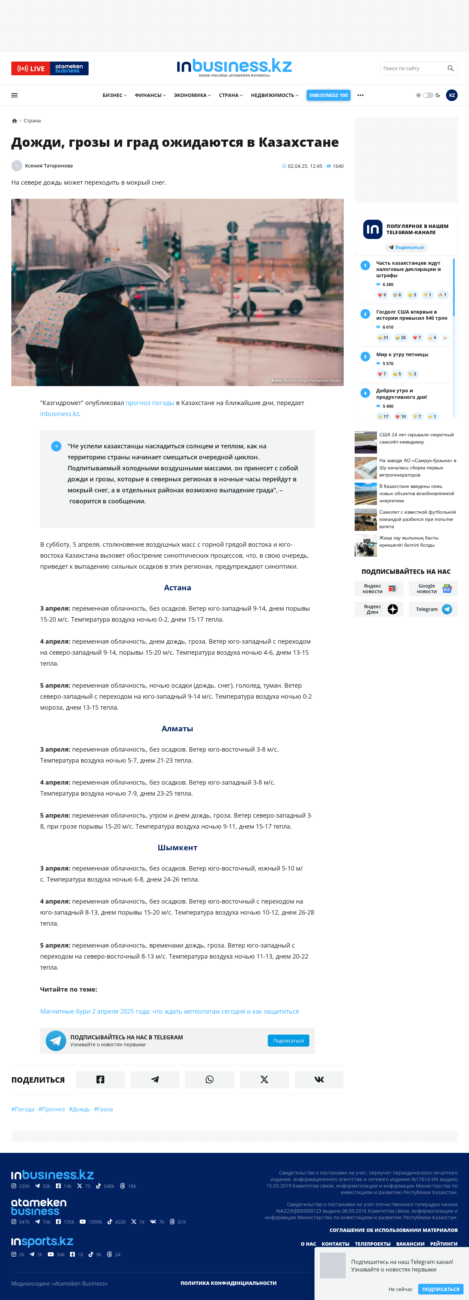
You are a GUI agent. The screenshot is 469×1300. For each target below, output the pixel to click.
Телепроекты (373, 1244)
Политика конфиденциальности (229, 1283)
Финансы (148, 95)
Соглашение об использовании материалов (394, 1230)
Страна (229, 95)
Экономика (190, 95)
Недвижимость (272, 95)
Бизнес (113, 95)
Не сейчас (401, 1289)
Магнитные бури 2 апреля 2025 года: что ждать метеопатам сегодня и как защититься (169, 1011)
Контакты (336, 1244)
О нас (308, 1244)
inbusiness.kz (59, 413)
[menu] (14, 95)
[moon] (438, 95)
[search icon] (451, 68)
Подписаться (440, 1289)
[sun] (418, 95)
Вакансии (410, 1244)
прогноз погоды (150, 402)
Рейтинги (444, 1244)
